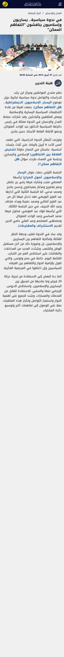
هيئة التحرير (44, 83)
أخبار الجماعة (34, 13)
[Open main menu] (60, 4)
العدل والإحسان (53, 13)
